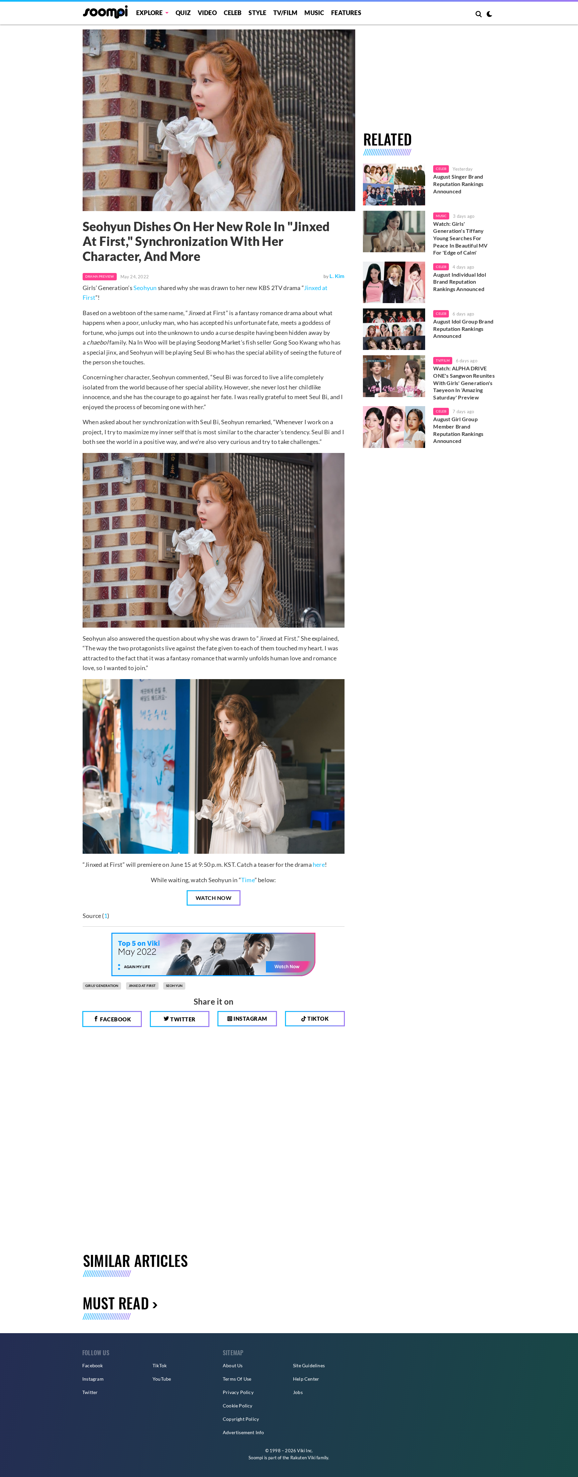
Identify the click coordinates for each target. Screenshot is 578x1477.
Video (207, 12)
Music (314, 12)
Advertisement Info (243, 1432)
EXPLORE (149, 12)
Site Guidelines (309, 1365)
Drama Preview (99, 276)
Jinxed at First (142, 986)
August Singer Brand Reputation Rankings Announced (458, 183)
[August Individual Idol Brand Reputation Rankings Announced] (394, 282)
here (319, 864)
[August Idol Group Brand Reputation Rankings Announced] (394, 329)
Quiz (183, 12)
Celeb (233, 12)
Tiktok (317, 1018)
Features (346, 12)
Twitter (182, 1019)
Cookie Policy (238, 1405)
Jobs (298, 1392)
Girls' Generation (101, 986)
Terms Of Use (237, 1379)
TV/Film (442, 360)
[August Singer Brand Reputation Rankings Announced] (394, 184)
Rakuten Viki (302, 1457)
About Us (233, 1365)
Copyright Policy (241, 1419)
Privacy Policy (238, 1392)
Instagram (249, 1018)
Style (257, 12)
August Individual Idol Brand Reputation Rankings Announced (459, 281)
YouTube (162, 1379)
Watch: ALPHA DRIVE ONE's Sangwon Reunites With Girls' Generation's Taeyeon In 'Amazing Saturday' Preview (463, 382)
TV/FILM (285, 12)
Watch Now (214, 898)
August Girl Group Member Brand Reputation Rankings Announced (458, 430)
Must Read (116, 1303)
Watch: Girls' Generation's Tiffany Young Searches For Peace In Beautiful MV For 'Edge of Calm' (460, 238)
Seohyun (145, 287)
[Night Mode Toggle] (489, 15)
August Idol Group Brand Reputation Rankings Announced (463, 328)
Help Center (306, 1379)
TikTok (160, 1365)
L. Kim (336, 276)
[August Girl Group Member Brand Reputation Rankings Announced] (394, 427)
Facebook (115, 1019)
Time (248, 880)
